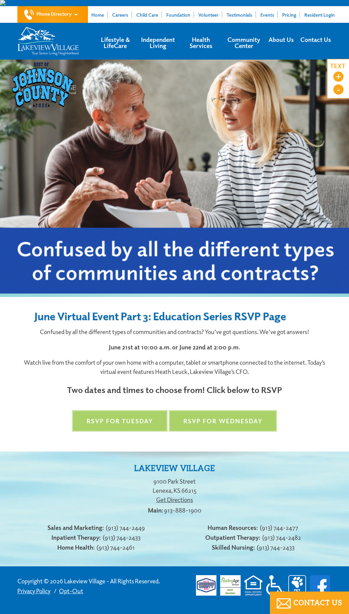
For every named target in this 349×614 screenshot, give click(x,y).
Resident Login (319, 15)
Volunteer (208, 15)
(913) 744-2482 (281, 537)
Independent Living (158, 42)
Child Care (147, 15)
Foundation (178, 15)
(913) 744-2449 (125, 527)
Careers (120, 15)
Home (97, 15)
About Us (281, 39)
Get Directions (174, 499)
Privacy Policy (33, 591)
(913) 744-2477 (279, 527)
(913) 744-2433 (121, 537)
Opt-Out (71, 591)
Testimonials (239, 15)
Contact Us (315, 39)
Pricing (289, 15)
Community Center (243, 42)
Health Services (200, 42)
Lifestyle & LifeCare (115, 42)
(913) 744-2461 (115, 547)
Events (267, 15)
